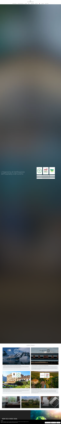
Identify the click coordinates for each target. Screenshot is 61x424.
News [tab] (29, 3)
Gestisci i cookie (53, 422)
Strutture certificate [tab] (21, 3)
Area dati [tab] (42, 3)
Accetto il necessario (47, 422)
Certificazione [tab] (15, 3)
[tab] (39, 3)
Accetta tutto (58, 422)
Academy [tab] (26, 3)
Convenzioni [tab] (32, 3)
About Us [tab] (36, 3)
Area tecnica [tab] (46, 3)
